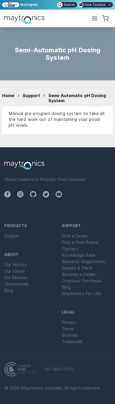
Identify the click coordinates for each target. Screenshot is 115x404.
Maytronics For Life (81, 293)
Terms (68, 328)
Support (31, 95)
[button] (94, 18)
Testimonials (16, 284)
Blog (8, 290)
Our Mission (15, 277)
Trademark (72, 341)
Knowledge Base (78, 255)
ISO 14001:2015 (59, 369)
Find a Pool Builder (80, 242)
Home (8, 95)
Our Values (14, 271)
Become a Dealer (79, 274)
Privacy (69, 322)
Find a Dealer (75, 236)
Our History (15, 264)
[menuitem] (67, 4)
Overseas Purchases (82, 280)
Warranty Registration (83, 261)
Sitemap (70, 335)
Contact (70, 248)
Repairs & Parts (77, 268)
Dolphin (11, 236)
